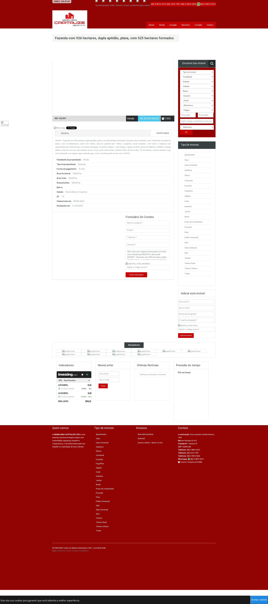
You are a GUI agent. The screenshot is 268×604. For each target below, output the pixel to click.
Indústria (188, 206)
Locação (173, 25)
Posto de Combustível (193, 222)
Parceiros (185, 25)
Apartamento (190, 155)
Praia (186, 232)
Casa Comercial (191, 165)
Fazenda (188, 186)
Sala (186, 243)
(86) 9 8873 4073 (197, 459)
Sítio (186, 253)
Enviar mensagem (136, 275)
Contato (198, 25)
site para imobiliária (79, 551)
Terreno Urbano (191, 268)
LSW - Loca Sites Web (97, 548)
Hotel (187, 201)
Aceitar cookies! (259, 600)
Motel (187, 217)
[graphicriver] (68, 351)
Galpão (187, 196)
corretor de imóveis (64, 551)
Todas (187, 274)
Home (151, 25)
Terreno (188, 258)
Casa (187, 160)
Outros (210, 25)
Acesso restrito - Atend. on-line (150, 443)
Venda (162, 25)
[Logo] (69, 19)
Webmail (141, 438)
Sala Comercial (191, 248)
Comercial (189, 181)
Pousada (188, 227)
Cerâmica (188, 170)
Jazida (187, 212)
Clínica (187, 175)
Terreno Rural (190, 263)
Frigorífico (189, 191)
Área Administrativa (145, 434)
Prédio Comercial (191, 237)
